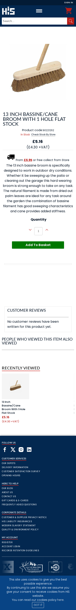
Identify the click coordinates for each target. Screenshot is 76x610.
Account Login (11, 546)
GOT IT (38, 605)
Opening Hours (11, 475)
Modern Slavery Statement (18, 525)
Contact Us (9, 496)
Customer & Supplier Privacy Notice (24, 517)
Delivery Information (15, 467)
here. (60, 600)
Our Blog (7, 488)
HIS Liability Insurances (17, 521)
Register (7, 542)
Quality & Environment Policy (20, 529)
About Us (7, 492)
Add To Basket (38, 245)
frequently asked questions (19, 504)
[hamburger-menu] (39, 11)
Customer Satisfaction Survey (21, 471)
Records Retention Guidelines (20, 550)
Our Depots (8, 463)
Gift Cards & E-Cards (15, 500)
